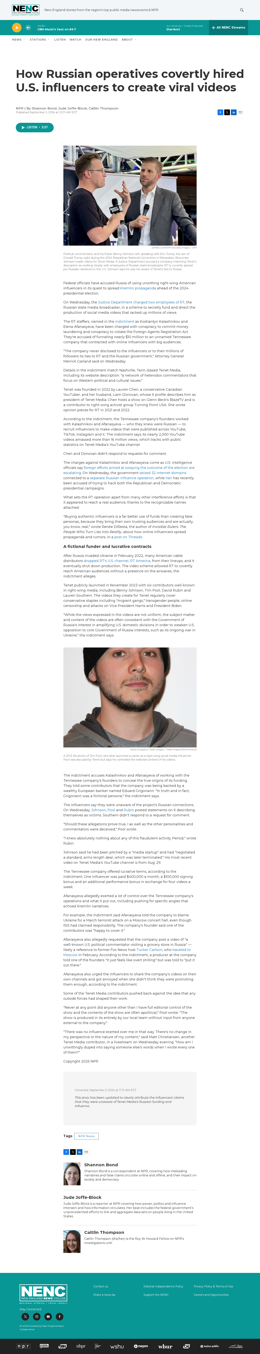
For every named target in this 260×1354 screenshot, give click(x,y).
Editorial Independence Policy (163, 1286)
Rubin (129, 810)
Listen (60, 39)
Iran (169, 478)
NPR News (86, 1136)
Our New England (101, 39)
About (127, 39)
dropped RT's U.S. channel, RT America (117, 561)
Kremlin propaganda (138, 288)
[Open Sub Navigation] (24, 39)
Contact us (100, 1286)
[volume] (28, 27)
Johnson (98, 810)
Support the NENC (156, 1295)
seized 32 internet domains (163, 473)
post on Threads (128, 537)
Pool (111, 810)
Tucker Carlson (149, 950)
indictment (124, 321)
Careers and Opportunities (211, 1295)
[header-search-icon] (242, 10)
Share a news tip (104, 1295)
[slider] (34, 28)
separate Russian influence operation (122, 478)
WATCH (75, 39)
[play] (17, 28)
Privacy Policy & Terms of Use (213, 1286)
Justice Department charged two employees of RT (141, 302)
